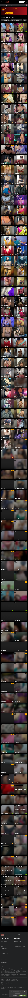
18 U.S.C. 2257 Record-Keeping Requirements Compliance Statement (12, 988)
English (21, 934)
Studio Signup (17, 943)
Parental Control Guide (5, 950)
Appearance (6, 20)
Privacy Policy (4, 941)
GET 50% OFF (9, 13)
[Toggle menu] (1, 2)
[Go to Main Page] (8, 1)
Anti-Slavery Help (4, 953)
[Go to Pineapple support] (2, 983)
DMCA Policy (3, 946)
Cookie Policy (18, 993)
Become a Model (17, 941)
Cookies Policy (4, 948)
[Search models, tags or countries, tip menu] (26, 5)
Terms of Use (4, 943)
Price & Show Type (17, 20)
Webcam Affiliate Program (19, 946)
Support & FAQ (4, 959)
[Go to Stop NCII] (9, 983)
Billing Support (4, 962)
